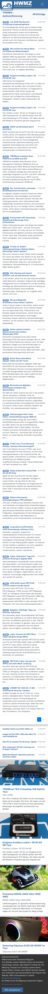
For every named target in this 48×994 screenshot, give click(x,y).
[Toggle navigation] (42, 4)
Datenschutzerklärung (11, 978)
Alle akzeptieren (12, 990)
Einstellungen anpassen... (12, 984)
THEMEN (7, 12)
